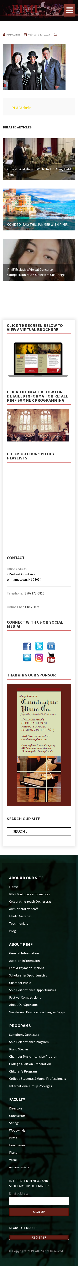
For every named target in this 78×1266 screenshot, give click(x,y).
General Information (24, 953)
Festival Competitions (25, 997)
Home (13, 887)
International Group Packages (30, 1086)
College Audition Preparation (30, 1064)
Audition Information (24, 961)
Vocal (13, 1160)
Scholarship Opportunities (28, 975)
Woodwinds (17, 1130)
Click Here (32, 607)
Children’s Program (23, 1071)
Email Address (18, 1193)
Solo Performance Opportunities (32, 990)
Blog (12, 931)
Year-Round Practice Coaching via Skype (37, 1012)
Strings (14, 1123)
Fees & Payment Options (26, 968)
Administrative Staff (23, 909)
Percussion (17, 1145)
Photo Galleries (20, 916)
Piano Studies (18, 1049)
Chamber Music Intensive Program (33, 1056)
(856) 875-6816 (34, 593)
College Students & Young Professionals (37, 1078)
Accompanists (19, 1167)
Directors (15, 1108)
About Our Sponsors (23, 1005)
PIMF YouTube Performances (29, 894)
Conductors (17, 1116)
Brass (13, 1138)
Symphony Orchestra (24, 1034)
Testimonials (18, 923)
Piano (13, 1152)
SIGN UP (39, 1212)
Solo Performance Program (29, 1042)
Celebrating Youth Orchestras (30, 901)
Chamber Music (20, 983)
